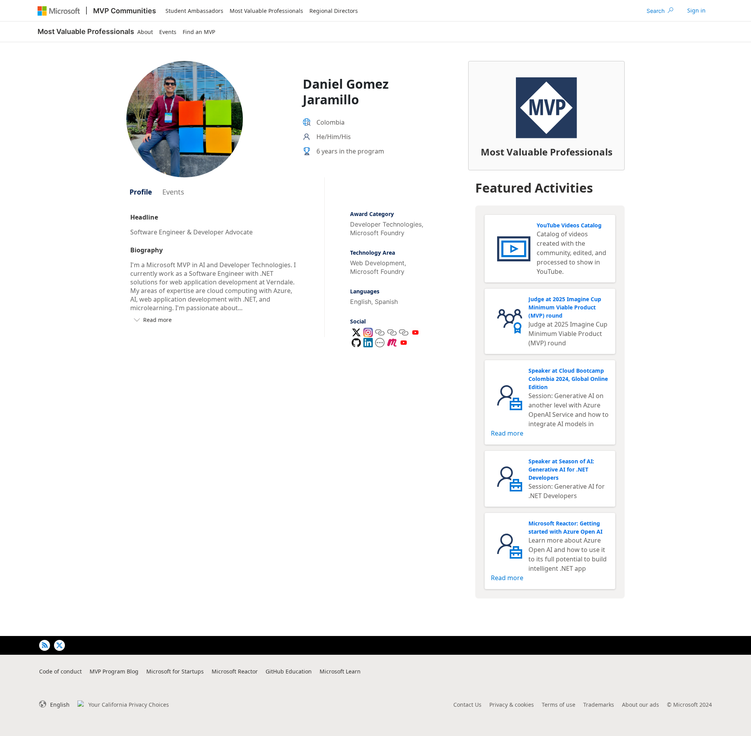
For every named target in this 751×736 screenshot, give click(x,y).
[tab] (140, 191)
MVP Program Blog (114, 671)
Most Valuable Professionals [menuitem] (266, 10)
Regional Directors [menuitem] (333, 10)
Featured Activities (534, 187)
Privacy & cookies (511, 704)
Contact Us (467, 704)
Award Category (372, 214)
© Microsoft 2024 (689, 704)
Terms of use (558, 704)
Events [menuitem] (167, 32)
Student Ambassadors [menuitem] (194, 10)
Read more (507, 433)
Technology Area (372, 252)
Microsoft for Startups (175, 671)
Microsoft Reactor (235, 671)
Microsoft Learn (340, 671)
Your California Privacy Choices (128, 704)
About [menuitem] (145, 32)
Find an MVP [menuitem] (199, 32)
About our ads (640, 704)
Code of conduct (60, 671)
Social (358, 321)
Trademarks (598, 704)
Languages (364, 291)
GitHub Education (289, 671)
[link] (696, 10)
